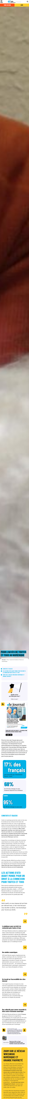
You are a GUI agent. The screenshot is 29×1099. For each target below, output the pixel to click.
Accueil (4, 659)
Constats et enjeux (8, 669)
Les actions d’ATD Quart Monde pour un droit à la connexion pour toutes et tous (14, 671)
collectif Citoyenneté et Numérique (14, 1019)
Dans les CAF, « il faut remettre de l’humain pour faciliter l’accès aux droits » (16, 1042)
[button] (1, 2)
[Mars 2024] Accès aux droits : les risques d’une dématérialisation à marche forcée (16, 731)
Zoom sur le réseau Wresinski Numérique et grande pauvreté (13, 675)
